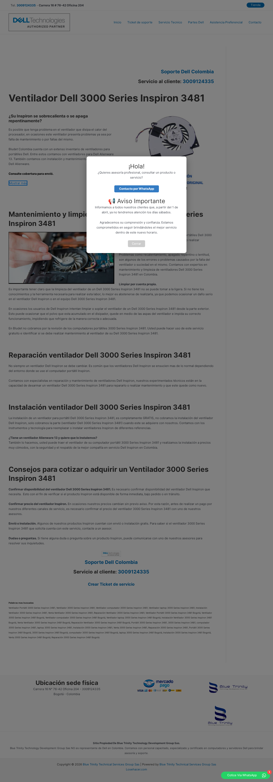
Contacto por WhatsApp (136, 189)
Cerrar (136, 243)
